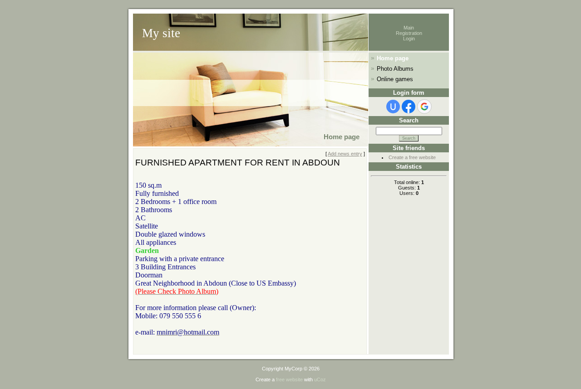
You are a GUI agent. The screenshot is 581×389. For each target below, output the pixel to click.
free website (289, 379)
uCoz (320, 379)
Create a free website (412, 157)
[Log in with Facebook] (408, 106)
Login (409, 38)
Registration (409, 33)
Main (409, 27)
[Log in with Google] (424, 106)
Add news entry (345, 153)
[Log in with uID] (393, 106)
